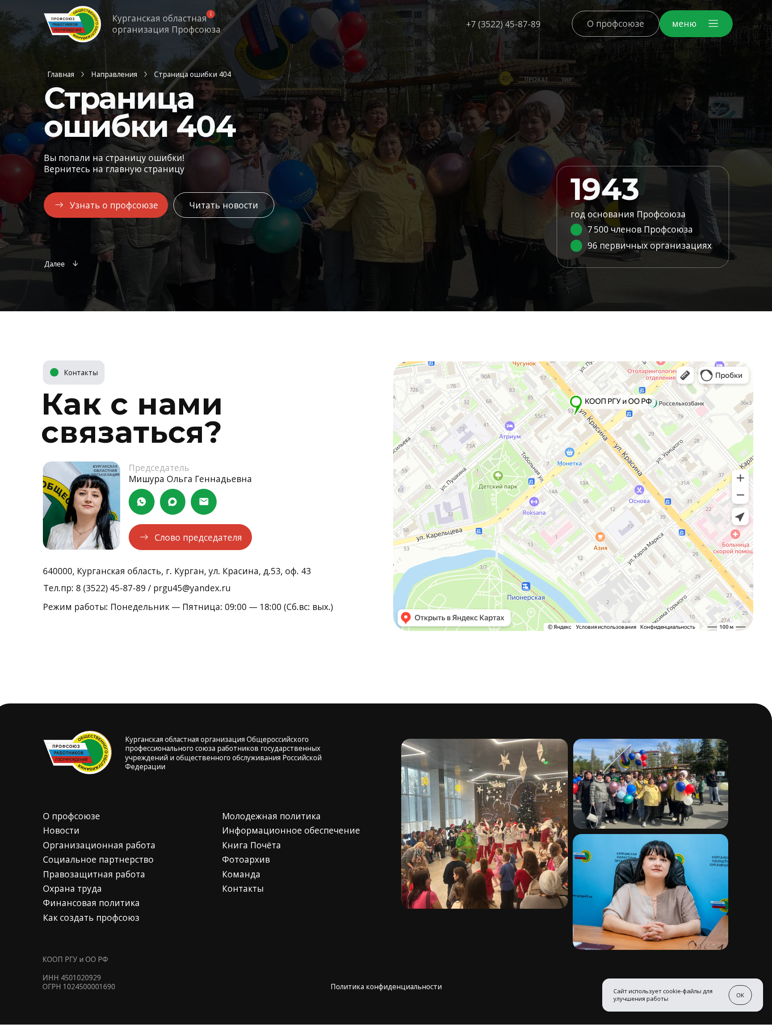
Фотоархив (246, 859)
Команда (241, 874)
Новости (61, 830)
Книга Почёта (251, 845)
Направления (114, 74)
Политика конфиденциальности (386, 986)
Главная (60, 74)
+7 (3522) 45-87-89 (503, 24)
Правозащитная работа (94, 874)
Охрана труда (72, 888)
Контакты (243, 888)
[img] (72, 24)
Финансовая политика (91, 903)
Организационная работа (99, 845)
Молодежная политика (271, 816)
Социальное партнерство (98, 859)
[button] (696, 23)
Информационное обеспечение (291, 830)
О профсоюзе (71, 816)
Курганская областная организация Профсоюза (166, 23)
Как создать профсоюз (91, 917)
